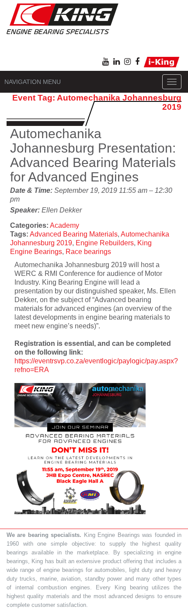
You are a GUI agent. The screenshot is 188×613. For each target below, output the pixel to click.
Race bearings (88, 251)
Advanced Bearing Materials (74, 234)
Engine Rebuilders (105, 243)
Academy (64, 225)
